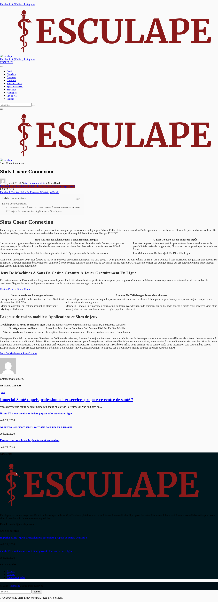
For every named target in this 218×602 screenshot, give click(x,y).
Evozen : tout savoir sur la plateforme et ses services (29, 440)
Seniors (10, 99)
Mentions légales (16, 577)
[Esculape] (108, 56)
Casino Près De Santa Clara (15, 289)
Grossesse (11, 77)
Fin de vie (12, 96)
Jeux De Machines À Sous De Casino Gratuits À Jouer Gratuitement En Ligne (45, 207)
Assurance (12, 92)
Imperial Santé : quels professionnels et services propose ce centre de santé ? (66, 399)
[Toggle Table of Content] (76, 199)
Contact (11, 574)
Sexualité (11, 89)
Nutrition (11, 80)
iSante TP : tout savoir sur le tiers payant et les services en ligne (36, 413)
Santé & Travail (14, 83)
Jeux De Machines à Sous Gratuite (18, 353)
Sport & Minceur (15, 86)
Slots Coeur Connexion (15, 203)
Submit (37, 591)
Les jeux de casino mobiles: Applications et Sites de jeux (36, 211)
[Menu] (1, 66)
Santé (9, 71)
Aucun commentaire (35, 183)
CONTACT (6, 62)
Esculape (15, 585)
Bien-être (11, 74)
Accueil (11, 571)
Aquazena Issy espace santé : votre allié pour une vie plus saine (36, 427)
